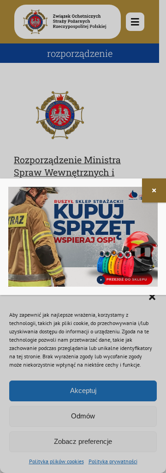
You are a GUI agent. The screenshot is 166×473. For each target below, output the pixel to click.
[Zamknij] (154, 190)
